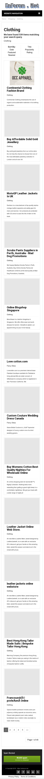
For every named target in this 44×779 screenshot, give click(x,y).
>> (27, 729)
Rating (29, 52)
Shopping (11, 19)
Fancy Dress (11, 366)
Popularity (29, 49)
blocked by (22, 758)
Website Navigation (13, 13)
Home (4, 19)
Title (29, 46)
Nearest (11, 55)
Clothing (20, 19)
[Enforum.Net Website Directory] (22, 6)
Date (12, 49)
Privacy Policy (13, 777)
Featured (12, 52)
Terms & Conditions (28, 777)
